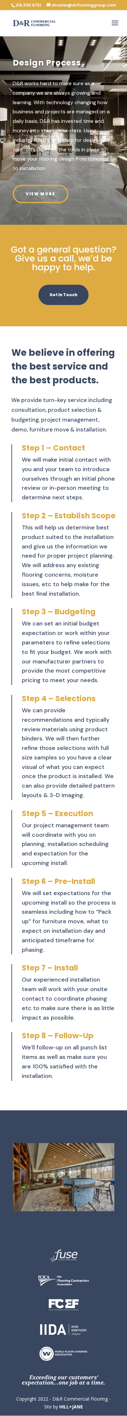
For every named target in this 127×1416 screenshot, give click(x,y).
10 (86, 1204)
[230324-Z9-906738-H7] (63, 1209)
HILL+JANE (71, 1407)
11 (91, 1204)
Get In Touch (63, 294)
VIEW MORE (40, 194)
